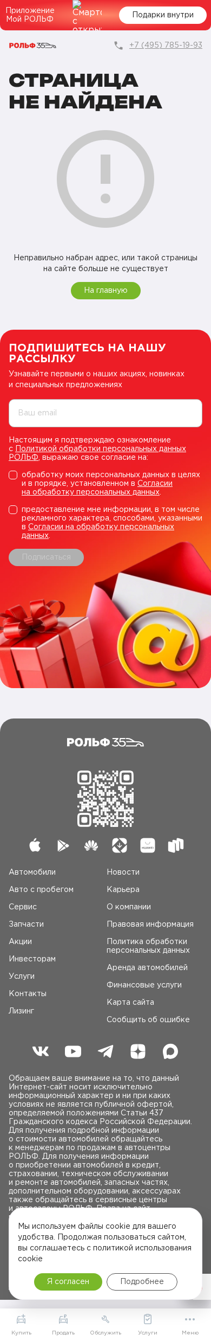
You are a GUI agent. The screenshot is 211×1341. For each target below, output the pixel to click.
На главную (106, 290)
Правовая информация (150, 924)
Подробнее (142, 1282)
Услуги (22, 976)
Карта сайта (130, 1002)
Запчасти (26, 924)
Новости (123, 872)
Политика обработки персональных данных (148, 946)
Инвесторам (32, 959)
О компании (129, 907)
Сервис (23, 907)
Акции (20, 942)
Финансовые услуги (144, 985)
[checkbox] (105, 484)
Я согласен (68, 1282)
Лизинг (21, 1011)
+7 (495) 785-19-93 (165, 45)
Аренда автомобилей (147, 968)
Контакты (28, 994)
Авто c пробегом (41, 890)
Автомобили (32, 872)
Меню (190, 1333)
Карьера (123, 890)
